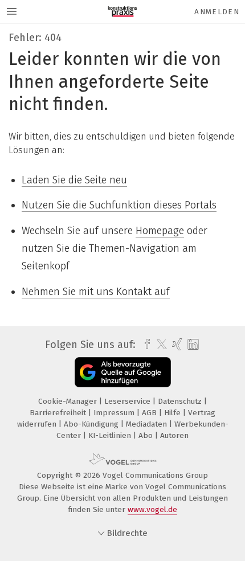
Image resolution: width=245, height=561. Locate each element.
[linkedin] (191, 345)
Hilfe (173, 412)
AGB (150, 412)
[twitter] (159, 344)
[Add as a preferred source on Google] (123, 372)
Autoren (174, 435)
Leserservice (128, 401)
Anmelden (216, 12)
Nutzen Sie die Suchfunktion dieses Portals (119, 205)
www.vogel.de (152, 509)
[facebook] (144, 344)
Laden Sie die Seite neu (74, 180)
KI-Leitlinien (110, 435)
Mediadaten (147, 424)
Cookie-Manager (68, 401)
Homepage (160, 230)
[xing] (175, 344)
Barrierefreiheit (59, 412)
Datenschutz (181, 401)
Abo (146, 435)
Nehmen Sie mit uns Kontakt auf (96, 291)
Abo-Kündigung (92, 424)
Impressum (115, 412)
